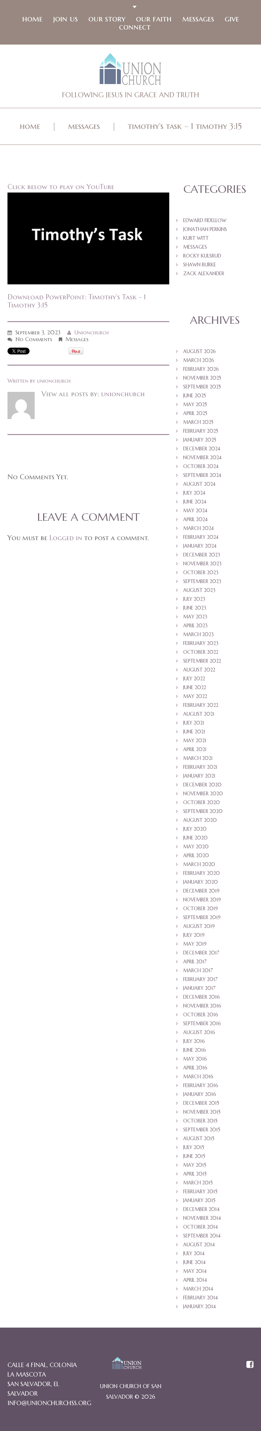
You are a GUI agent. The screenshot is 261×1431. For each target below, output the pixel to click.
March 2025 (198, 422)
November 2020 (203, 794)
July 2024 (194, 493)
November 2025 (202, 378)
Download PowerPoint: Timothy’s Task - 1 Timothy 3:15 (76, 301)
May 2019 (195, 944)
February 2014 (200, 1298)
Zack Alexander (203, 273)
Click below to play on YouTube (60, 186)
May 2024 (195, 510)
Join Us (65, 19)
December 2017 (201, 953)
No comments (34, 339)
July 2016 (194, 1041)
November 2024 (202, 457)
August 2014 (199, 1245)
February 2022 (200, 705)
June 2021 (194, 732)
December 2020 (202, 785)
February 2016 (200, 1085)
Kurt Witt (196, 238)
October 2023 (201, 572)
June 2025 (194, 396)
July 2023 (194, 599)
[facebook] (250, 1365)
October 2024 (201, 466)
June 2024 (194, 502)
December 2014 (201, 1209)
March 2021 (198, 758)
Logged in (65, 537)
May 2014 (195, 1271)
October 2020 (201, 802)
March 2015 (198, 1183)
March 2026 (198, 360)
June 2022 (194, 687)
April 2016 (195, 1068)
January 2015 (199, 1200)
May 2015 (194, 1165)
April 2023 (195, 625)
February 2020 (201, 873)
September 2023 (202, 581)
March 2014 (198, 1289)
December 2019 (201, 891)
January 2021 (199, 776)
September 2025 (202, 387)
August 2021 (198, 714)
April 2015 (195, 1174)
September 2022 (202, 661)
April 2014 (195, 1280)
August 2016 (199, 1032)
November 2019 (202, 900)
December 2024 (201, 449)
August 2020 (200, 820)
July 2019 (194, 935)
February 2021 (200, 767)
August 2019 (199, 926)
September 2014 (202, 1236)
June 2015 (194, 1156)
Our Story (106, 19)
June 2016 (194, 1050)
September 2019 (202, 917)
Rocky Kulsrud (202, 256)
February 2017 (200, 979)
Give (232, 19)
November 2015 (202, 1112)
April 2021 (195, 749)
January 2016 (199, 1094)
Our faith (154, 19)
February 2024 (201, 537)
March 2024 (198, 528)
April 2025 (195, 413)
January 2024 (199, 546)
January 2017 (199, 988)
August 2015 (198, 1138)
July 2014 (194, 1253)
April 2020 (196, 855)
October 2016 (200, 1015)
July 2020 (195, 829)
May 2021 (194, 740)
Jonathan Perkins (205, 229)
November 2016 (202, 1006)
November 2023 (202, 564)
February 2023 (201, 643)
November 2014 (202, 1218)
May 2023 (195, 617)
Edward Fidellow (204, 220)
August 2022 (199, 670)
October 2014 (200, 1227)
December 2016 (201, 997)
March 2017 (198, 970)
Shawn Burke (199, 265)
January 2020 (200, 882)
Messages (198, 19)
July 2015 (193, 1147)
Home (32, 19)
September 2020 (203, 811)
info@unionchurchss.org (49, 1403)
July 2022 (194, 679)
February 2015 (200, 1191)
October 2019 (200, 908)
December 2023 (201, 555)
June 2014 (194, 1262)
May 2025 (195, 404)
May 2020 (196, 847)
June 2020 (195, 838)
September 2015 (201, 1130)
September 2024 (202, 475)
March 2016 (198, 1077)
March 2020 (199, 864)
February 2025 (200, 431)
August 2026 (199, 351)
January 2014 (199, 1306)
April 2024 (195, 519)
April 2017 (195, 962)
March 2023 (198, 634)
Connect (135, 27)
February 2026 (201, 369)
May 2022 (195, 696)
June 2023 (194, 608)
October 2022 (200, 652)
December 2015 (201, 1103)
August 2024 (199, 484)
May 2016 (195, 1059)
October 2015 (200, 1121)
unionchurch (91, 332)
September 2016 (202, 1023)
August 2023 (199, 590)
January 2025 (199, 440)
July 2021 (193, 723)
